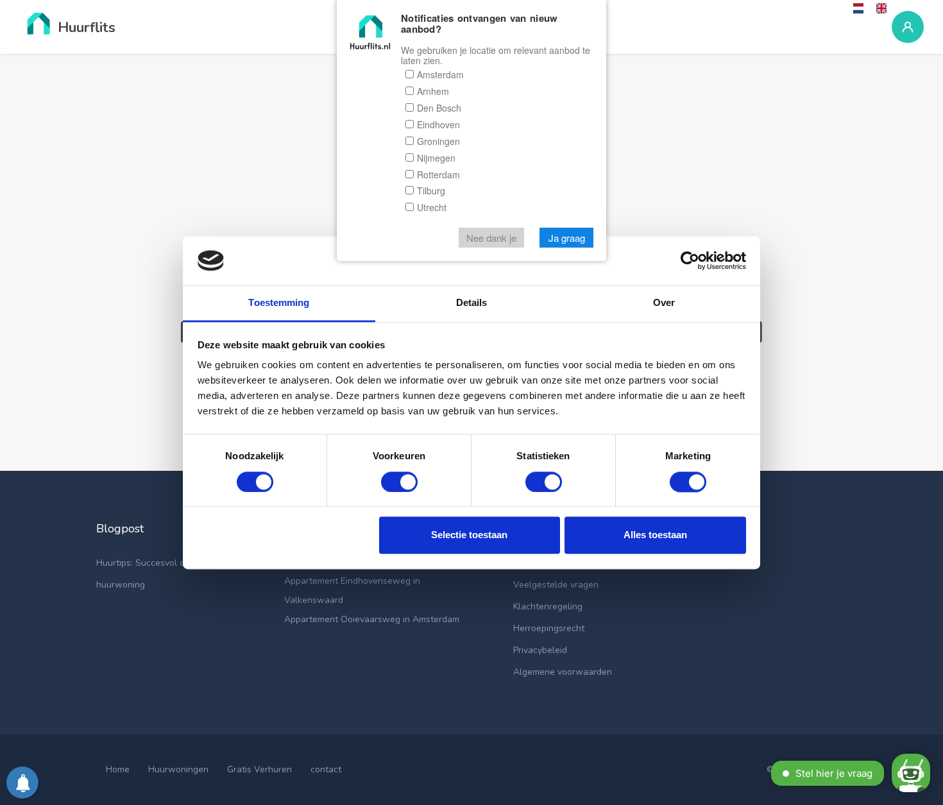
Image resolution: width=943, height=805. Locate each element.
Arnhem (433, 91)
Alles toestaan (655, 535)
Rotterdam (438, 174)
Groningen (438, 141)
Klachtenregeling (547, 606)
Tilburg (431, 191)
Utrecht (431, 208)
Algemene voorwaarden (562, 672)
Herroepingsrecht (548, 628)
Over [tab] (664, 303)
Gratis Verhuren (259, 769)
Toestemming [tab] (278, 303)
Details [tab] (472, 303)
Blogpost (120, 528)
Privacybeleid (540, 650)
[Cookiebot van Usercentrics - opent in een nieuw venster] (690, 260)
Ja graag (566, 238)
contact (325, 769)
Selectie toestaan (469, 535)
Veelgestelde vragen (556, 585)
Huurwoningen (178, 769)
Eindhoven (438, 124)
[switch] (399, 481)
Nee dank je (491, 238)
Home (118, 769)
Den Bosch (439, 108)
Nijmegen (436, 158)
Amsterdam (440, 74)
